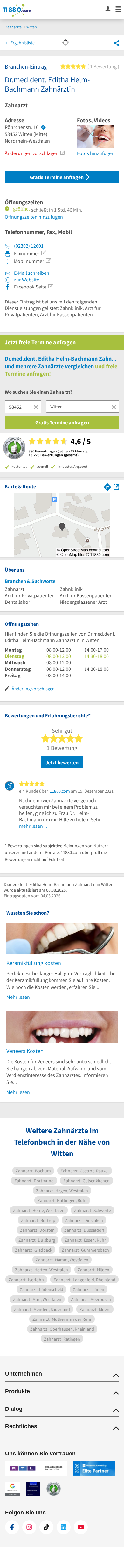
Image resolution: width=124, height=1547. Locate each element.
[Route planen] (43, 127)
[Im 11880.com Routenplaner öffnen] (107, 486)
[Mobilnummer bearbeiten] (48, 260)
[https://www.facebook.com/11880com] (12, 1527)
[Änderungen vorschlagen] (62, 153)
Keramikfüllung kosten (33, 963)
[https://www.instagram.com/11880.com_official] (29, 1527)
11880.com (60, 791)
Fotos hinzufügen (95, 153)
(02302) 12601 (29, 246)
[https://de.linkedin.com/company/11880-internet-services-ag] (64, 1527)
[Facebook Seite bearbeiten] (50, 286)
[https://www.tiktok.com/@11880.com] (46, 1527)
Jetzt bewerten (62, 762)
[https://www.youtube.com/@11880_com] (81, 1527)
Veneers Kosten (25, 1051)
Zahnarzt (16, 105)
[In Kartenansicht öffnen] (116, 486)
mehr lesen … (34, 826)
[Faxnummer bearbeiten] (43, 253)
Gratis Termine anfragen (57, 177)
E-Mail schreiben (31, 273)
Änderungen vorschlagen (32, 153)
